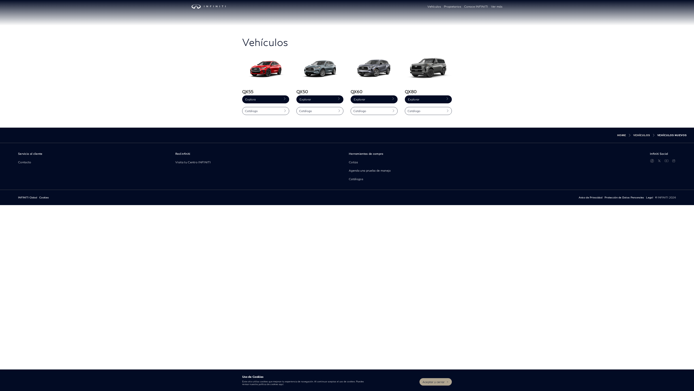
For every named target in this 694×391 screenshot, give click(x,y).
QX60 (357, 91)
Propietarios (452, 6)
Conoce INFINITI (476, 6)
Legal (649, 197)
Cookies (44, 197)
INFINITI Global (27, 197)
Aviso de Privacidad (590, 197)
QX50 (302, 91)
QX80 (411, 91)
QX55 (248, 91)
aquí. (281, 384)
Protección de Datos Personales (624, 197)
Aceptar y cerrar (434, 382)
